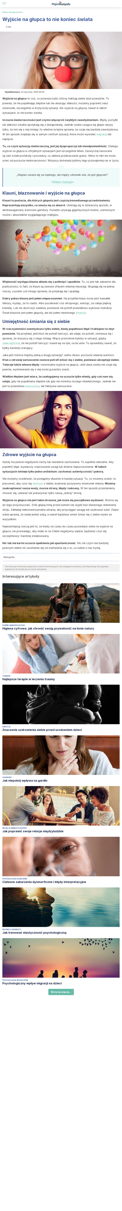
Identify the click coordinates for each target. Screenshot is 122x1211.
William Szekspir (63, 182)
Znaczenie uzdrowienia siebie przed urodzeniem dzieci (42, 730)
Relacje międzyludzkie (14, 828)
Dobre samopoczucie (12, 12)
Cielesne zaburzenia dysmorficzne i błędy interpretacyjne (44, 882)
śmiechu (81, 312)
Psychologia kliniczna (14, 879)
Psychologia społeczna (15, 980)
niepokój (101, 134)
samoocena (32, 386)
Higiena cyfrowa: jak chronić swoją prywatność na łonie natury (48, 628)
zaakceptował (11, 343)
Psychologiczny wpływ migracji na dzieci (32, 983)
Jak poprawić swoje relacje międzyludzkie (33, 831)
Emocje (6, 727)
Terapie (6, 676)
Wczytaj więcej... (61, 991)
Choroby (7, 777)
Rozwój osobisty (11, 929)
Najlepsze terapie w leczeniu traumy (28, 679)
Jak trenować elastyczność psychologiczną (34, 932)
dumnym (38, 483)
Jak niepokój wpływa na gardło (24, 780)
